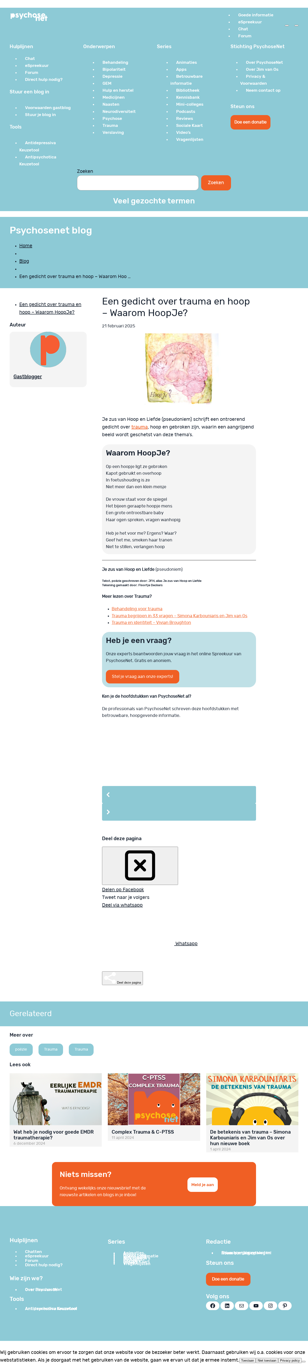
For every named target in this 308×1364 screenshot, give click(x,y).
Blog (24, 261)
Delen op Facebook (123, 889)
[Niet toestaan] (304, 1361)
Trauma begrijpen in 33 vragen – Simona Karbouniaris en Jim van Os (179, 616)
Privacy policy (290, 1360)
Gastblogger (27, 376)
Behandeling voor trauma (137, 609)
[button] (179, 794)
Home (25, 245)
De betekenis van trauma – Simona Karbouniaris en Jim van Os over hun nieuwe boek (250, 1137)
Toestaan (247, 1360)
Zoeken (85, 171)
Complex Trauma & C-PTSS (143, 1132)
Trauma (51, 1049)
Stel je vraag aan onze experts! (142, 677)
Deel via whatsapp (122, 905)
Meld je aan (202, 1184)
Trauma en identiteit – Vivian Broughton (151, 623)
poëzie (21, 1049)
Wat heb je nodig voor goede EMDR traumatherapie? (53, 1135)
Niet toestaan (267, 1360)
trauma (139, 427)
